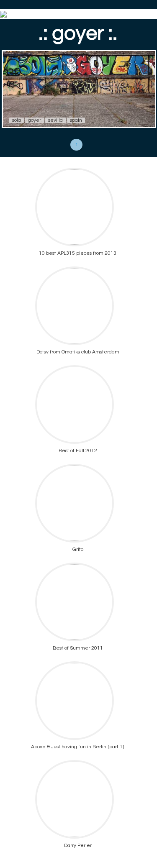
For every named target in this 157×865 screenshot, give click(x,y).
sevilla (55, 120)
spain (76, 120)
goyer (34, 120)
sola (16, 120)
